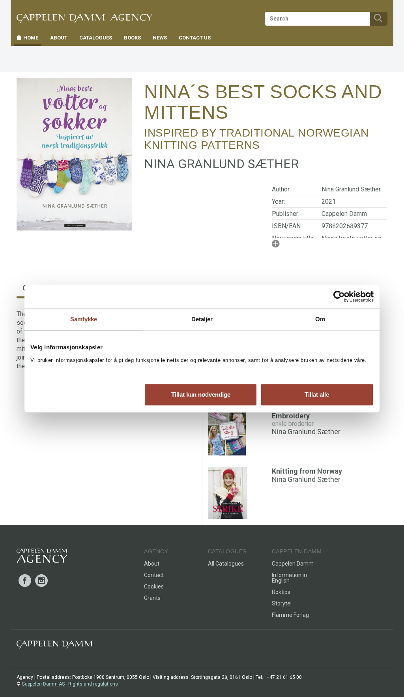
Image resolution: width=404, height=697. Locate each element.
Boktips (281, 592)
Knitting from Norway (307, 471)
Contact (154, 575)
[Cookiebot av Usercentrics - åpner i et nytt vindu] (339, 296)
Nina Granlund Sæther (351, 189)
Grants (152, 598)
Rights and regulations (93, 684)
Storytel (282, 603)
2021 (329, 201)
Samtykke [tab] (83, 319)
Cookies (154, 586)
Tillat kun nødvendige (200, 394)
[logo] (42, 557)
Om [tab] (320, 319)
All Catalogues (226, 563)
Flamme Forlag (290, 615)
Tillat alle (317, 394)
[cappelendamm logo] (55, 646)
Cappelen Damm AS (43, 684)
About (151, 563)
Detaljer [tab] (202, 319)
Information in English (289, 578)
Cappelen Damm (344, 213)
